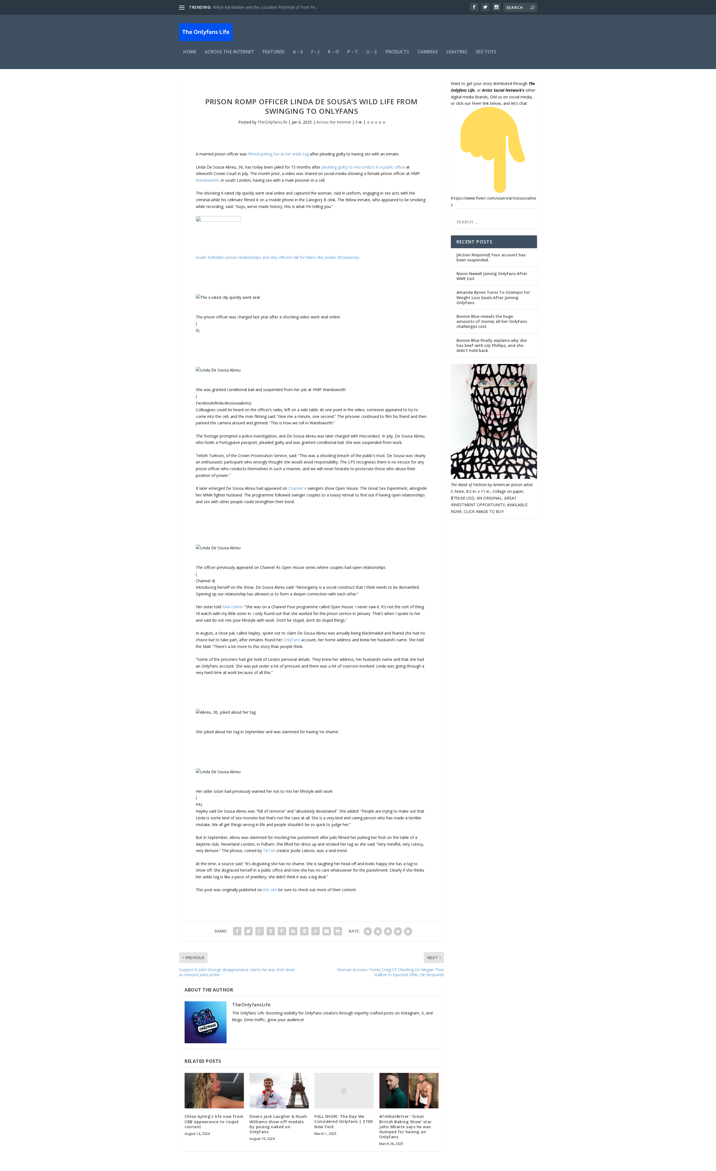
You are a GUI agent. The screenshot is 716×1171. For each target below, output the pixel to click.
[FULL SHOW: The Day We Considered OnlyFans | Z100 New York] (344, 1090)
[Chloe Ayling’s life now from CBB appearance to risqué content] (214, 1090)
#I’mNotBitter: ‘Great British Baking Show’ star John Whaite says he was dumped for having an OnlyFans (405, 1126)
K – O (333, 52)
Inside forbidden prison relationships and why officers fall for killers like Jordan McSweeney (277, 257)
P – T (352, 52)
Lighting (456, 52)
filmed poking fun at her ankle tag (278, 154)
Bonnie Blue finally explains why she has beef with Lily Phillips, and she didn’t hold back (491, 345)
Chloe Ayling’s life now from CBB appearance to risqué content (214, 1121)
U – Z (371, 52)
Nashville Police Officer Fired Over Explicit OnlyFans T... (262, 7)
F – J (315, 52)
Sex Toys (486, 52)
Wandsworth (207, 180)
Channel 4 (297, 488)
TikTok (269, 850)
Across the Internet (229, 52)
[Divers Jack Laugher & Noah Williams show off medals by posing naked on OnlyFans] (279, 1090)
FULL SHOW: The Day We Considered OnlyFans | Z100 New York (343, 1121)
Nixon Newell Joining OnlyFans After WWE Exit (491, 276)
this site (270, 889)
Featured (273, 52)
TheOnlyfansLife (272, 122)
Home (189, 52)
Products (397, 52)
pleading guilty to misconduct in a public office (363, 167)
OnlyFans (291, 639)
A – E (298, 52)
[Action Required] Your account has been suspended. (491, 257)
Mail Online (232, 606)
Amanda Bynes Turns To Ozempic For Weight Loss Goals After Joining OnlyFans (493, 297)
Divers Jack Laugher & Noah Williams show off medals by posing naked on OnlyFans (278, 1124)
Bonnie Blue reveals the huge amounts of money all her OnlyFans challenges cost (491, 321)
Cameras (428, 52)
